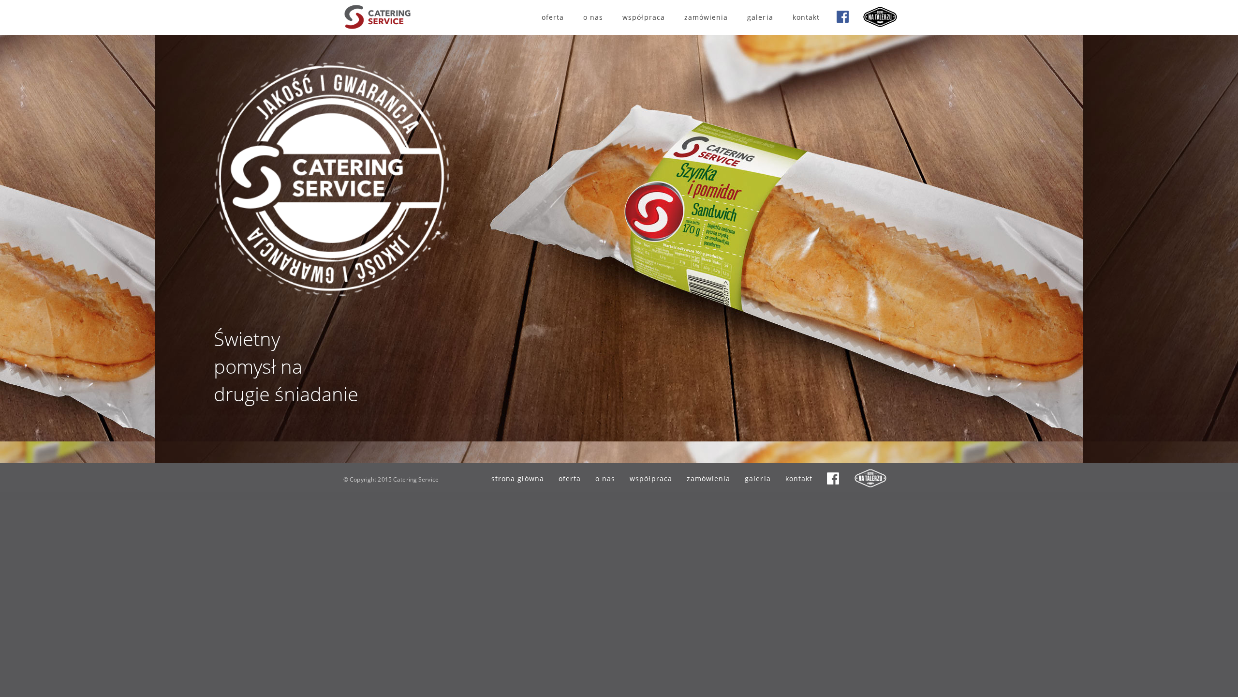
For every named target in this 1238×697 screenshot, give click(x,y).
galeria (760, 17)
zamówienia (706, 17)
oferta (553, 17)
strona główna (517, 478)
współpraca (643, 17)
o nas (593, 17)
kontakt (806, 17)
